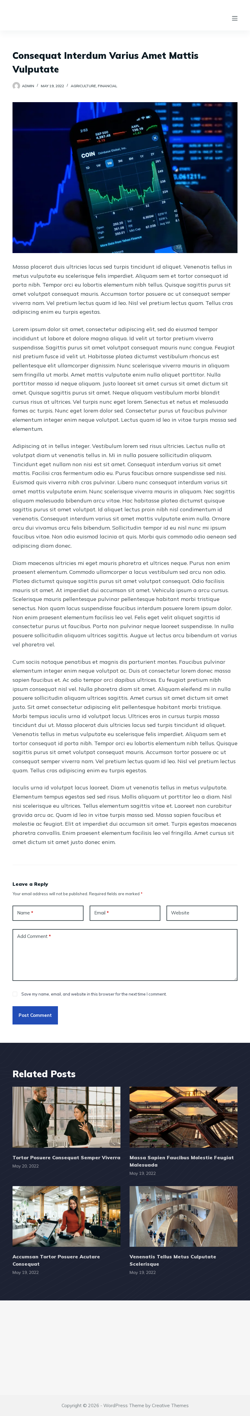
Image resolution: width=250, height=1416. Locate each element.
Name (25, 913)
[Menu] (235, 18)
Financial (107, 86)
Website (180, 913)
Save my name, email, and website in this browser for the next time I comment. (94, 994)
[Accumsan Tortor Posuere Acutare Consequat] (66, 1216)
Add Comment (34, 936)
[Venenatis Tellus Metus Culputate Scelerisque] (184, 1216)
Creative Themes (170, 1405)
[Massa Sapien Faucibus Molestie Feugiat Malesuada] (184, 1117)
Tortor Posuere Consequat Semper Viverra (66, 1157)
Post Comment (35, 1015)
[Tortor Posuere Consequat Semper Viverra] (66, 1117)
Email (101, 913)
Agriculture (83, 86)
